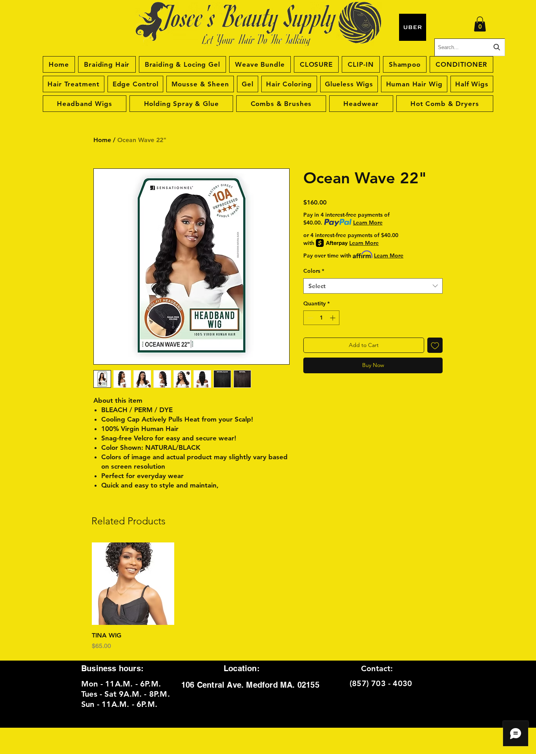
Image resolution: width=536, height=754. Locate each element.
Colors (313, 270)
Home (102, 140)
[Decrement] (309, 318)
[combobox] (373, 286)
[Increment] (333, 318)
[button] (480, 23)
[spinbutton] (321, 318)
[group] (268, 596)
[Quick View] (133, 583)
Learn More (368, 222)
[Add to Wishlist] (435, 345)
